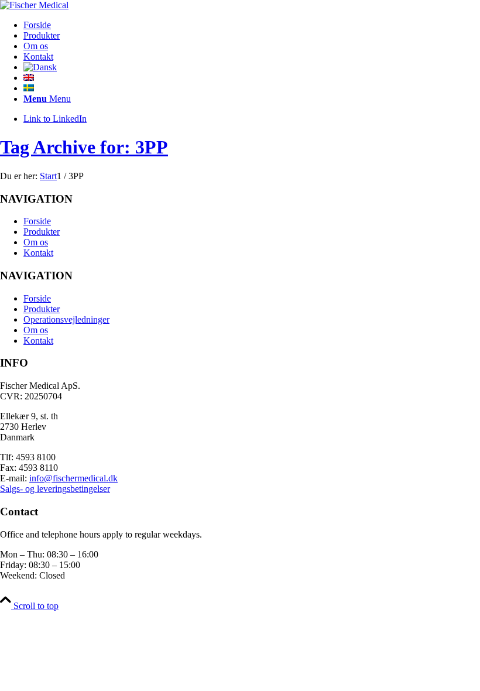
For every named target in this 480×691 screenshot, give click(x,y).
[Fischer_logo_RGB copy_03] (34, 5)
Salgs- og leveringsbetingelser (55, 489)
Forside (37, 221)
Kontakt (38, 253)
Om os (35, 242)
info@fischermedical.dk (73, 478)
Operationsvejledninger (66, 319)
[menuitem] (251, 25)
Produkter (41, 232)
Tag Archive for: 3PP (84, 147)
